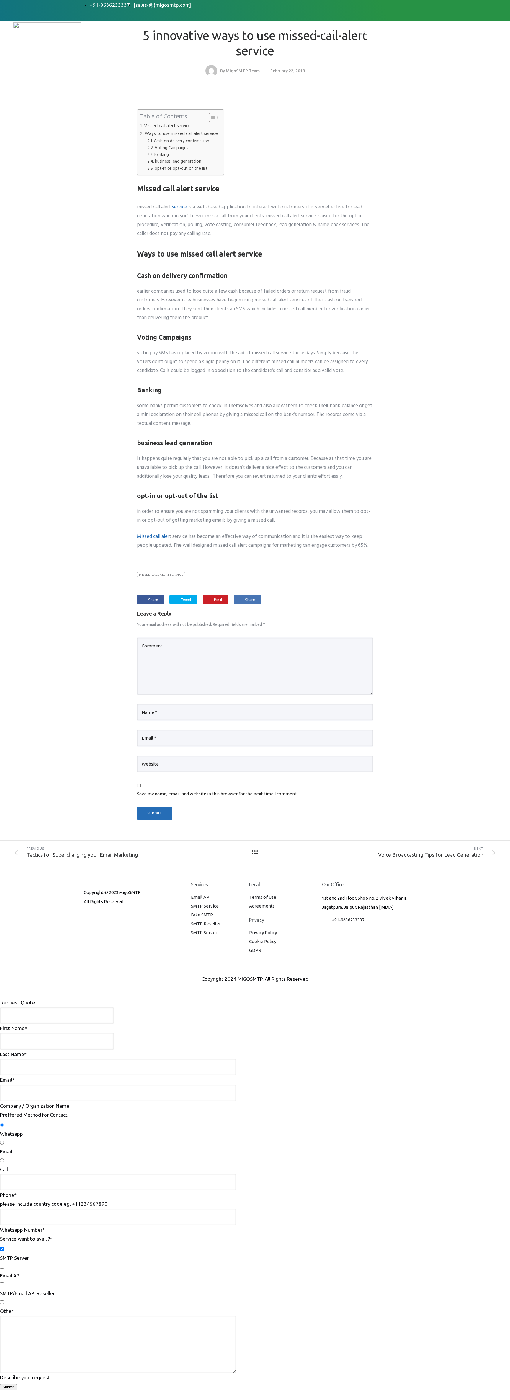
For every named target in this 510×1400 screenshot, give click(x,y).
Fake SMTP (202, 914)
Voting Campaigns (171, 148)
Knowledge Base (369, 32)
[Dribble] (402, 5)
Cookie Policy (262, 941)
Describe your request (25, 1377)
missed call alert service (161, 574)
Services (284, 32)
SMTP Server (204, 932)
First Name (13, 1028)
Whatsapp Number (22, 1230)
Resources (322, 32)
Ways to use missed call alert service (181, 134)
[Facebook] (366, 5)
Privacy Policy (263, 932)
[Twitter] (378, 5)
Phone (8, 1195)
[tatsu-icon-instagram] (96, 917)
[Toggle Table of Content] (211, 117)
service (179, 207)
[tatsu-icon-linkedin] (106, 917)
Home (235, 32)
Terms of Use (262, 897)
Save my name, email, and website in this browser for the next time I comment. (217, 793)
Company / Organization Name (34, 1106)
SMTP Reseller (206, 923)
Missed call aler (153, 537)
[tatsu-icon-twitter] (124, 917)
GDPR (255, 950)
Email (7, 1080)
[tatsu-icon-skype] (115, 917)
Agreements (262, 905)
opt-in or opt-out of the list (181, 168)
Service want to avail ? (26, 1238)
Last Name (13, 1054)
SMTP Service (205, 905)
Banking (161, 154)
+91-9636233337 (348, 919)
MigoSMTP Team (243, 70)
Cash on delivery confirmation (181, 141)
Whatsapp (11, 1134)
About (258, 32)
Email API (200, 897)
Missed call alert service (167, 126)
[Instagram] (414, 5)
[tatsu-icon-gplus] (86, 917)
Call (4, 1169)
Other (6, 1311)
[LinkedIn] (390, 5)
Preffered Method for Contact (34, 1114)
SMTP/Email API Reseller (27, 1293)
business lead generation (178, 161)
